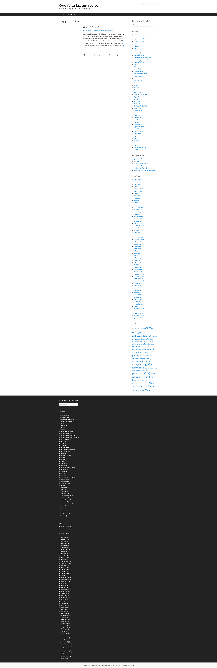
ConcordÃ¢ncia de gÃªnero (143, 57)
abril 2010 (137, 253)
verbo (139, 390)
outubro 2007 (138, 306)
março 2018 (137, 186)
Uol (135, 143)
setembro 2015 (139, 209)
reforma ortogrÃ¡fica (142, 377)
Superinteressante (140, 136)
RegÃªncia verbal (139, 127)
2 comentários (109, 30)
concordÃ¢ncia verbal (146, 344)
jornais (152, 359)
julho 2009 (137, 258)
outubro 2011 (138, 242)
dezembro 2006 (139, 311)
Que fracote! (138, 159)
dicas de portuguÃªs (145, 346)
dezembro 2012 (139, 225)
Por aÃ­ (136, 120)
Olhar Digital (136, 365)
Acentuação (137, 34)
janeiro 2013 (138, 223)
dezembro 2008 (139, 274)
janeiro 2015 (138, 219)
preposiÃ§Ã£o (137, 374)
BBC (135, 51)
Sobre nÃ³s (72, 14)
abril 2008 (137, 292)
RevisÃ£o (137, 129)
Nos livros (137, 101)
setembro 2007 (139, 308)
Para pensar (137, 113)
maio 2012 (137, 235)
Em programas (138, 76)
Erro (135, 78)
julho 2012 (137, 232)
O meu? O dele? (91, 27)
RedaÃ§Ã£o (138, 124)
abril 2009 (137, 265)
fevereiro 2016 (138, 207)
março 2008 (138, 295)
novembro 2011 (139, 239)
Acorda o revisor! (139, 37)
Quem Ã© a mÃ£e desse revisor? (145, 170)
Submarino (137, 133)
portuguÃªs (145, 370)
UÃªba (136, 140)
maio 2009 (137, 262)
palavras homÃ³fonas (150, 368)
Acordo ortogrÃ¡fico (140, 39)
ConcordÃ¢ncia (139, 55)
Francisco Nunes (98, 30)
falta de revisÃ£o (149, 356)
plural (134, 370)
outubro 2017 (138, 193)
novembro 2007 (139, 304)
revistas (141, 383)
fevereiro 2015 (138, 216)
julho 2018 (137, 184)
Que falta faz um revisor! (80, 5)
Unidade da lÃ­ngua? (140, 168)
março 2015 (137, 214)
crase (134, 347)
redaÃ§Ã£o (149, 373)
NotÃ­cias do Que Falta (141, 106)
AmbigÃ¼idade (139, 41)
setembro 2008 (139, 281)
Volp (143, 390)
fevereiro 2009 (138, 269)
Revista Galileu (139, 131)
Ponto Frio (137, 117)
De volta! (137, 161)
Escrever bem (138, 81)
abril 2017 (137, 200)
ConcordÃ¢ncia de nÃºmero (143, 60)
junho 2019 (137, 182)
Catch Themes (131, 665)
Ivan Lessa (137, 92)
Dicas (135, 67)
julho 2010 (137, 251)
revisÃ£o (148, 383)
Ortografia (137, 108)
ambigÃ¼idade (139, 336)
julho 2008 (137, 285)
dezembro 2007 (139, 301)
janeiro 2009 (138, 272)
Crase (135, 64)
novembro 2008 (139, 276)
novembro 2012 (139, 228)
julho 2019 (137, 179)
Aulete (136, 44)
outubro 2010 (138, 249)
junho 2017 (137, 196)
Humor (136, 90)
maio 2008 (137, 290)
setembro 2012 (139, 230)
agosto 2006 (138, 318)
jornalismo (135, 361)
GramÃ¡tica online (66, 526)
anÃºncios (152, 336)
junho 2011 (137, 246)
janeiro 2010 (138, 255)
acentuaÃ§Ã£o (138, 328)
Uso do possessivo (140, 147)
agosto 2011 (137, 244)
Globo (136, 85)
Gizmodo (137, 83)
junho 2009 (137, 260)
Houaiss (136, 87)
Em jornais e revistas (140, 74)
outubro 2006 (138, 313)
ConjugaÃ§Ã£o (139, 62)
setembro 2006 (139, 315)
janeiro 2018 (138, 191)
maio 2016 (137, 205)
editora (152, 347)
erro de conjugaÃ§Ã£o (142, 349)
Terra (135, 138)
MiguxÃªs (137, 97)
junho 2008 (137, 288)
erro (133, 349)
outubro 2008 (138, 279)
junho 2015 (137, 212)
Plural (135, 115)
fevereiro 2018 (138, 189)
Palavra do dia (138, 110)
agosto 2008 (138, 283)
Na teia (136, 99)
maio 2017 (137, 198)
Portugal (136, 122)
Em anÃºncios (138, 71)
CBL (139, 339)
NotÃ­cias (137, 103)
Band (135, 48)
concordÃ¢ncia (136, 341)
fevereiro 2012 (138, 237)
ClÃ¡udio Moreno (139, 53)
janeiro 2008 (138, 299)
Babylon (136, 46)
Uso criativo (138, 145)
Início (63, 14)
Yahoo (136, 150)
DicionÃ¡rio (137, 69)
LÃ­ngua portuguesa (140, 94)
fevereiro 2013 (138, 221)
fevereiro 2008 (138, 297)
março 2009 (138, 267)
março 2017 (137, 202)
